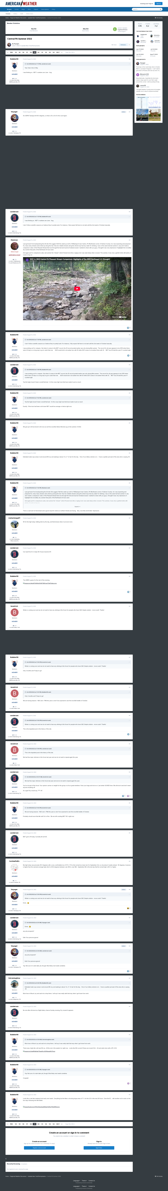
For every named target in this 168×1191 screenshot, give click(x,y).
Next (58, 52)
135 (19, 52)
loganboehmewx (122, 29)
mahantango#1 (14, 518)
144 (54, 52)
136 (23, 52)
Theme (84, 1180)
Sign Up (159, 3)
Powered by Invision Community (84, 1182)
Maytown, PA (17, 999)
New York (17, 627)
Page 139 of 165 (69, 52)
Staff (21, 13)
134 (16, 52)
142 (46, 52)
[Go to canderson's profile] (15, 218)
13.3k (15, 131)
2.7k (15, 880)
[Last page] (62, 52)
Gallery (15, 13)
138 (31, 52)
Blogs (23, 9)
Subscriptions (45, 9)
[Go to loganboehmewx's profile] (115, 29)
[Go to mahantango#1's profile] (15, 524)
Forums (8, 13)
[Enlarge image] (40, 583)
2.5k (15, 259)
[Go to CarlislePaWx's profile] (15, 867)
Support (36, 9)
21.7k (15, 997)
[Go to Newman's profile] (15, 246)
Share (115, 44)
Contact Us (92, 1180)
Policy (53, 9)
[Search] (160, 9)
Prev (11, 52)
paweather (158, 40)
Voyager (16, 43)
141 (42, 52)
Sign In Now (99, 1148)
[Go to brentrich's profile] (15, 612)
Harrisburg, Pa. (17, 233)
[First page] (8, 52)
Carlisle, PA (17, 882)
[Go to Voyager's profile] (9, 45)
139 (34, 52)
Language (76, 1180)
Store (29, 9)
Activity (17, 9)
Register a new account (39, 1148)
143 (50, 52)
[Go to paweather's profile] (151, 41)
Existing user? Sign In (146, 3)
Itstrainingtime (14, 978)
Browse (9, 9)
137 (27, 52)
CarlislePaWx (14, 861)
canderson (44, 64)
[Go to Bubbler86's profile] (15, 65)
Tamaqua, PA (17, 133)
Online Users (29, 13)
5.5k (15, 537)
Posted (29, 59)
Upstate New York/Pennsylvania (30, 45)
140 (38, 52)
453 (15, 625)
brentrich (14, 606)
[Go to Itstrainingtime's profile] (15, 984)
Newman (14, 240)
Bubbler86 (14, 59)
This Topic (153, 9)
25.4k (15, 231)
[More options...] (129, 59)
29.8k (15, 78)
